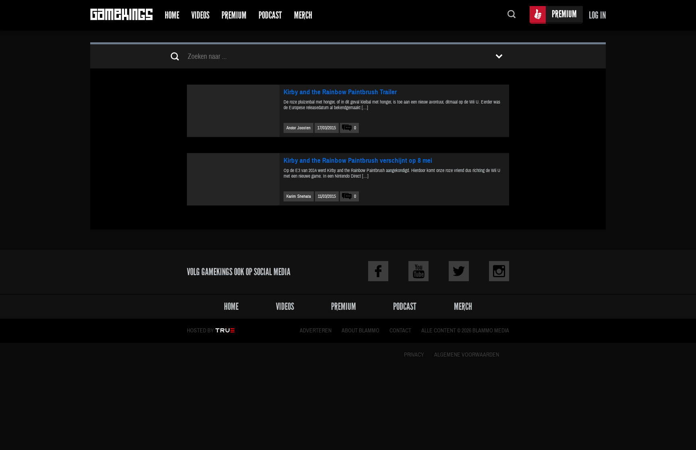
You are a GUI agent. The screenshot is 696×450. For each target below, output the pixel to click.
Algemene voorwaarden (466, 355)
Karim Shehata (298, 196)
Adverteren (315, 330)
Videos (200, 15)
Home (172, 15)
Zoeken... (511, 15)
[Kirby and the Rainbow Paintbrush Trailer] (233, 111)
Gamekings (121, 15)
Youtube (418, 271)
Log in (597, 15)
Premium (234, 15)
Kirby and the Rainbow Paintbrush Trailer (340, 92)
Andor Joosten (298, 128)
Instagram (499, 271)
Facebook (378, 271)
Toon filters (499, 56)
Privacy (414, 355)
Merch (303, 15)
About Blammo (360, 330)
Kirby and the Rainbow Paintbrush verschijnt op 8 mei (358, 160)
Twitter (459, 271)
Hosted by (200, 330)
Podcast (270, 15)
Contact (400, 330)
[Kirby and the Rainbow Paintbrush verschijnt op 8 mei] (233, 179)
